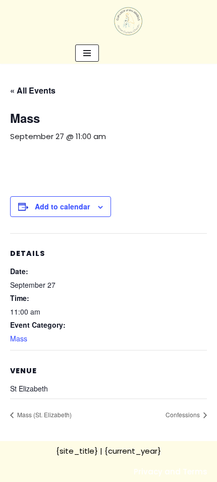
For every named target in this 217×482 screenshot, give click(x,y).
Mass (18, 338)
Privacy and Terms (170, 471)
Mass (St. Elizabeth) (44, 414)
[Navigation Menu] (87, 53)
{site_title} (77, 451)
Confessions (183, 414)
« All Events (33, 90)
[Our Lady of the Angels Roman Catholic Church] (128, 21)
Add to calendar (62, 206)
